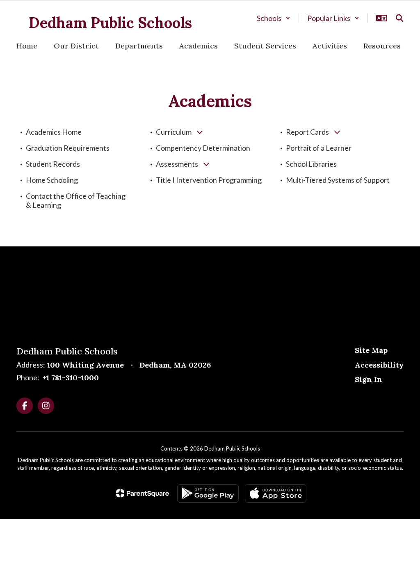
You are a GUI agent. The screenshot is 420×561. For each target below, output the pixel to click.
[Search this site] (399, 18)
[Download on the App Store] (275, 493)
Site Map (371, 350)
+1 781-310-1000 (71, 377)
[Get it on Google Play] (208, 493)
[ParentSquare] (142, 493)
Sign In (368, 379)
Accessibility (379, 365)
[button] (273, 18)
